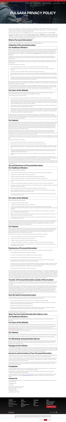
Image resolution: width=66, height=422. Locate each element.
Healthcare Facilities (37, 3)
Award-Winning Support (25, 404)
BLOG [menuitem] (55, 0)
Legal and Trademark (49, 403)
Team (22, 402)
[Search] (64, 3)
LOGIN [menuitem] (64, 0)
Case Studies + (36, 405)
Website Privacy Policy (50, 402)
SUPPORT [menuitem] (61, 0)
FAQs (34, 403)
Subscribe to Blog (51, 406)
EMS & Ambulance (28, 3)
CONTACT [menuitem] (58, 0)
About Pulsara (23, 401)
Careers (22, 403)
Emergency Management (47, 3)
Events (22, 406)
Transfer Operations (57, 3)
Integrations (36, 402)
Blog (34, 404)
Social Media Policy (49, 404)
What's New (23, 405)
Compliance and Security (50, 401)
